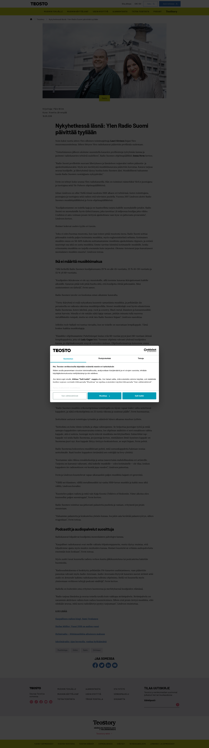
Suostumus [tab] (68, 359)
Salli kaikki (139, 396)
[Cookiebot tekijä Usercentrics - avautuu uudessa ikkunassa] (145, 350)
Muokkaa (103, 396)
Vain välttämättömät (69, 396)
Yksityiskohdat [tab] (104, 358)
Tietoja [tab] (141, 358)
